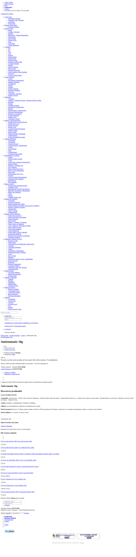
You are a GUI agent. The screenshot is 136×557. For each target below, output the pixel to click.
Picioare (10, 55)
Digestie (10, 109)
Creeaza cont (8, 326)
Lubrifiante (11, 22)
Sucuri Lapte (12, 301)
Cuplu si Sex (8, 17)
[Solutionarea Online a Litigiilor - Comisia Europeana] (88, 536)
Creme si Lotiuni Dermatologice (17, 177)
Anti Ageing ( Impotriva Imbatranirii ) (19, 162)
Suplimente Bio (12, 212)
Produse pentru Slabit (10, 25)
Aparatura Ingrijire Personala (16, 129)
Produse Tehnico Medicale (12, 214)
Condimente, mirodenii (15, 94)
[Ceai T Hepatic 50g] (7, 479)
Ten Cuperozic (12, 167)
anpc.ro (82, 542)
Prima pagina (4, 335)
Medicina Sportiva (9, 287)
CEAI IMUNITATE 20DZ (26, 447)
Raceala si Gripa (13, 241)
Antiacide (11, 246)
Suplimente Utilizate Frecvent (13, 239)
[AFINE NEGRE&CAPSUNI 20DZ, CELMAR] (16, 454)
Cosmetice (7, 47)
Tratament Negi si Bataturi (15, 179)
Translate (26, 513)
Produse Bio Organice (10, 199)
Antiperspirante (12, 135)
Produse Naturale (13, 89)
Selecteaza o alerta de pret (12, 374)
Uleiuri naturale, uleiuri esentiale (17, 72)
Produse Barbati (9, 271)
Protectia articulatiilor (14, 296)
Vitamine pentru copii (14, 197)
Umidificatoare (12, 152)
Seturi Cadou (12, 69)
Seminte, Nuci (12, 117)
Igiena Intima (12, 38)
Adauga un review (9, 349)
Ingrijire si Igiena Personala (12, 120)
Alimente (7, 297)
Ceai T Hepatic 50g (20, 479)
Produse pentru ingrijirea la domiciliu (19, 236)
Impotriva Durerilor (14, 82)
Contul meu (7, 316)
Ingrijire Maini (12, 57)
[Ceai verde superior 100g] (9, 441)
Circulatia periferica (14, 266)
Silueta (10, 30)
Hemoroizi (11, 262)
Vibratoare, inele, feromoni (16, 20)
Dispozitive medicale (14, 237)
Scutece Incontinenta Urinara (16, 137)
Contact (6, 9)
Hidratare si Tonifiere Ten (15, 165)
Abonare (7, 505)
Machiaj (10, 65)
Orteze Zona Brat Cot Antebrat (17, 217)
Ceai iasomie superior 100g (26, 492)
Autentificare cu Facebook (30, 323)
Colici (10, 194)
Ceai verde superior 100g (24, 441)
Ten (9, 48)
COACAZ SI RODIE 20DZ (27, 460)
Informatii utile (8, 520)
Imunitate (11, 102)
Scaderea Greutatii (13, 27)
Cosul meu (7, 329)
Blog (5, 5)
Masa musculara (13, 294)
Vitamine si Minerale (10, 277)
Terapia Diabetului (13, 115)
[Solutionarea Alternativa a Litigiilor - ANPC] (63, 536)
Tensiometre (11, 140)
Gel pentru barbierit (14, 272)
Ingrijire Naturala (13, 67)
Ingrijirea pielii (12, 276)
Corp (9, 53)
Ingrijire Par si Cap (13, 124)
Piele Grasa (11, 172)
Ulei (9, 306)
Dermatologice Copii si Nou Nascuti (18, 189)
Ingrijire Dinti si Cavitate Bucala (17, 122)
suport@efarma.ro (6, 369)
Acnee (10, 160)
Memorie (10, 257)
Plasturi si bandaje (13, 289)
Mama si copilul (9, 184)
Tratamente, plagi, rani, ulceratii (17, 267)
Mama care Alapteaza (14, 192)
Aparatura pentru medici (15, 154)
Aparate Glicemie (13, 144)
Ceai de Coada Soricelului (25, 473)
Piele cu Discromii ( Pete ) (15, 169)
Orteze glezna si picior (14, 227)
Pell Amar (11, 74)
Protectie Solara (12, 60)
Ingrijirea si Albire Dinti (15, 62)
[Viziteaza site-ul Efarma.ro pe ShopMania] (9, 532)
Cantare (10, 147)
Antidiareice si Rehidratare (16, 251)
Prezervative (11, 23)
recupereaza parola (20, 326)
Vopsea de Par (12, 40)
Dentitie (10, 195)
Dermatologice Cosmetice (12, 155)
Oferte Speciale (8, 4)
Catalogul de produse (7, 14)
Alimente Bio (12, 209)
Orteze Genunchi (13, 219)
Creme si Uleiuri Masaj (15, 75)
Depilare (10, 33)
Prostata (10, 104)
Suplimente (7, 97)
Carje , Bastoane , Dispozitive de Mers (19, 226)
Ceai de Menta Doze (21, 485)
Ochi (9, 52)
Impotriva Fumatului (14, 90)
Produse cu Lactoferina (15, 114)
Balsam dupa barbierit (14, 274)
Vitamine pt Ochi (13, 286)
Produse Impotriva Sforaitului (16, 134)
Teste (9, 42)
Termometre (11, 142)
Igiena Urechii (12, 132)
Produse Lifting (12, 164)
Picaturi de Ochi (13, 261)
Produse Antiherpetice (14, 264)
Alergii (10, 249)
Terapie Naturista (9, 77)
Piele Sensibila (12, 182)
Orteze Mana (12, 221)
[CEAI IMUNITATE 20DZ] (9, 447)
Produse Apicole (13, 95)
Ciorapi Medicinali (13, 231)
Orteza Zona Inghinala (14, 229)
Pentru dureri (12, 242)
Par (9, 50)
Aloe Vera (11, 92)
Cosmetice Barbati (13, 63)
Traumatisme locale (13, 291)
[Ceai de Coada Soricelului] (9, 473)
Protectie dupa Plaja (14, 70)
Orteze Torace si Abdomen (16, 224)
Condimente (11, 299)
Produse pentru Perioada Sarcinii (17, 185)
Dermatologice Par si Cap (15, 174)
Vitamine (10, 279)
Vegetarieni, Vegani (14, 119)
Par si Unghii (12, 256)
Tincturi (10, 85)
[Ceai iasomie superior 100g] (9, 492)
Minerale (10, 281)
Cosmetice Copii (13, 187)
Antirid (10, 157)
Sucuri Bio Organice (14, 202)
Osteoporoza (12, 37)
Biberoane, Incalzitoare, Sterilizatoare (19, 190)
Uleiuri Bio (11, 200)
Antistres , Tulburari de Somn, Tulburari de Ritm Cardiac (24, 100)
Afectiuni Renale (13, 269)
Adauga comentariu (6, 426)
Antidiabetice (12, 84)
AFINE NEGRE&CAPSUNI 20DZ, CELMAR (45, 454)
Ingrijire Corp (12, 127)
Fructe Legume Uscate (14, 309)
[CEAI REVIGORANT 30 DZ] (10, 466)
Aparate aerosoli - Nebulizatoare (17, 145)
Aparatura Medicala (10, 139)
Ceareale (10, 302)
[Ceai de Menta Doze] (7, 485)
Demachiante (12, 180)
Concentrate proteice (14, 292)
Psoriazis (10, 175)
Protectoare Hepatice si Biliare (17, 252)
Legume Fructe (12, 304)
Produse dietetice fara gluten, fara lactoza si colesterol (23, 205)
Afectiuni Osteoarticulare (15, 112)
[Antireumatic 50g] (6, 337)
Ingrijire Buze (12, 58)
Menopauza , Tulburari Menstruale (18, 35)
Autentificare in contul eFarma (13, 323)
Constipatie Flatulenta (14, 247)
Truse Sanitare (12, 149)
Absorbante (11, 43)
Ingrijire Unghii (12, 130)
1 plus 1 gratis (8, 2)
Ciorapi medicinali (13, 45)
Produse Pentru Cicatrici (15, 159)
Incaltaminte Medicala (14, 234)
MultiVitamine (12, 284)
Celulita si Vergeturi (14, 32)
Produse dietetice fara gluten (16, 204)
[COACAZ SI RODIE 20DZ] (10, 460)
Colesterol (11, 99)
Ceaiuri (10, 79)
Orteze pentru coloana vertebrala (17, 232)
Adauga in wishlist (9, 372)
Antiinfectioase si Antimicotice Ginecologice (21, 244)
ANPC (6, 525)
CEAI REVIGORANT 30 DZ (30, 466)
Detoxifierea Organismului (16, 80)
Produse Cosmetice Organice (16, 207)
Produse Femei (8, 28)
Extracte (10, 87)
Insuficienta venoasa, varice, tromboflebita (20, 259)
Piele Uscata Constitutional (16, 170)
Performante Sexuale (14, 18)
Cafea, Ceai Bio (12, 210)
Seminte (10, 307)
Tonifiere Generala (13, 105)
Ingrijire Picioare (13, 125)
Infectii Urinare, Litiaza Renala (17, 110)
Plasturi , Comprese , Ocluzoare (17, 222)
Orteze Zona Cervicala (14, 216)
